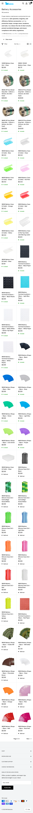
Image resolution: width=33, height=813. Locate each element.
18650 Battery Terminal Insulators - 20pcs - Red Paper (24, 616)
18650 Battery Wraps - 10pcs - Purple (24, 441)
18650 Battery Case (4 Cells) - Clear (8, 468)
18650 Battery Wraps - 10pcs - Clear (24, 672)
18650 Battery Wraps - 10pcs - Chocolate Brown (8, 673)
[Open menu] (2, 3)
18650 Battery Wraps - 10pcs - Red (8, 727)
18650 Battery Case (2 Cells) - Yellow (8, 232)
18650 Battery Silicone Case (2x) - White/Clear (24, 585)
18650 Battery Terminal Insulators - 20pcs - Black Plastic (8, 294)
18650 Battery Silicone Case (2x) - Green (8, 528)
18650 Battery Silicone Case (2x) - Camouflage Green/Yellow (24, 499)
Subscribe (7, 787)
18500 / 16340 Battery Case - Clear (24, 64)
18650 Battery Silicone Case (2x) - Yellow (8, 614)
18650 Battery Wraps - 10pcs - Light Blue (24, 415)
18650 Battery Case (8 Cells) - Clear (8, 260)
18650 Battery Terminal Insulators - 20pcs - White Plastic (8, 359)
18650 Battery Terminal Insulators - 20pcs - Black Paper (24, 264)
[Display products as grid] (28, 44)
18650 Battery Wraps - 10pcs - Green (8, 415)
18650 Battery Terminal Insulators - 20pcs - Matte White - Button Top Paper (8, 327)
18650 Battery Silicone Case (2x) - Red (8, 585)
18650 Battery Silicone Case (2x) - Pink (24, 557)
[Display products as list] (30, 44)
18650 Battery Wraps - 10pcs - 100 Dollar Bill (24, 644)
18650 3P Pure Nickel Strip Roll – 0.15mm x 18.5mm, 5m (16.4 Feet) (8, 123)
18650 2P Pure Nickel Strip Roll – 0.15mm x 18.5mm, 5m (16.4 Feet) (8, 93)
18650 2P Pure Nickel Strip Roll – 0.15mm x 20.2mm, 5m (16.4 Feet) (24, 93)
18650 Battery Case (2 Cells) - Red (24, 205)
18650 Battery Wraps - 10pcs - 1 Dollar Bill (8, 643)
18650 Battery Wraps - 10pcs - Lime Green (8, 441)
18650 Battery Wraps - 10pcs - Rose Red (24, 727)
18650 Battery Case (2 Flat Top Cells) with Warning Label (24, 233)
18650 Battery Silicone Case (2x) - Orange (8, 557)
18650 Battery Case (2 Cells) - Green (8, 178)
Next (28, 739)
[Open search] (23, 3)
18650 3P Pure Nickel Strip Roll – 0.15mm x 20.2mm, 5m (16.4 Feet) (24, 123)
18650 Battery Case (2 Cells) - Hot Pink (24, 178)
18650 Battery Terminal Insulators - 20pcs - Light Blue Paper (24, 295)
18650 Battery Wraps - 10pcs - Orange (8, 701)
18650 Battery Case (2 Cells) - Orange (8, 205)
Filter (5, 44)
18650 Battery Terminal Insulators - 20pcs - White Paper (24, 327)
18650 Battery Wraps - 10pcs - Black (24, 356)
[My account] (26, 3)
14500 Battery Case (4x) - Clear (8, 64)
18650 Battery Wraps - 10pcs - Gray (24, 388)
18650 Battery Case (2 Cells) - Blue (8, 152)
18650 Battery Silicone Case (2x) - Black (24, 469)
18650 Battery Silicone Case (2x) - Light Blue (24, 528)
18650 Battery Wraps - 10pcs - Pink (24, 701)
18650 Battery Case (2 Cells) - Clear (24, 152)
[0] (30, 3)
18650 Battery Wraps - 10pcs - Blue (8, 388)
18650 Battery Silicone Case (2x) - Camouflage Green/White (8, 499)
